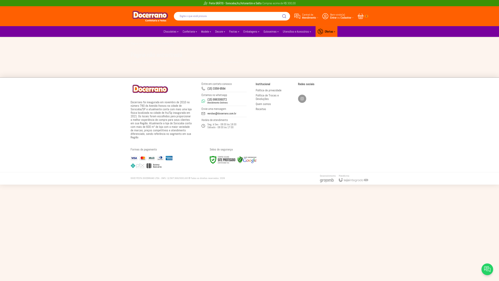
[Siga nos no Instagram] (302, 99)
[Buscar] (284, 16)
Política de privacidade (268, 90)
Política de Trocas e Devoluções (267, 97)
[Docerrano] (150, 16)
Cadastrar (346, 17)
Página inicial (138, 43)
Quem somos (263, 104)
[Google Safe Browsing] (247, 159)
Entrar (333, 17)
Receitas (261, 109)
